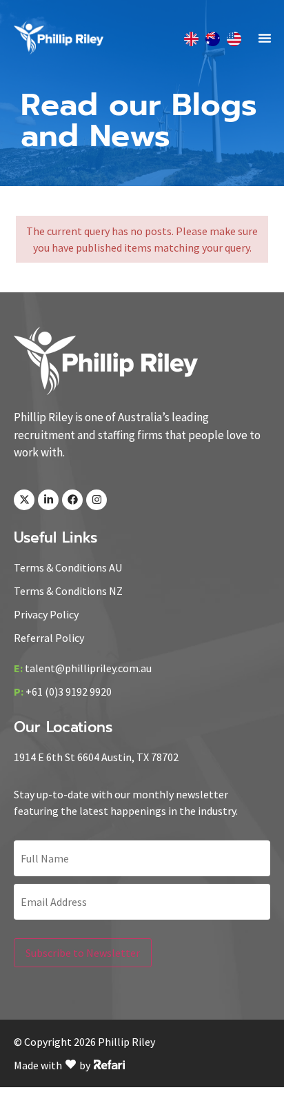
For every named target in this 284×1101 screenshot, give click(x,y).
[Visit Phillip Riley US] (234, 38)
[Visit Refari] (109, 1063)
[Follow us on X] (24, 499)
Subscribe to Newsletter (83, 953)
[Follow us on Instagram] (96, 499)
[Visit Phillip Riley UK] (191, 38)
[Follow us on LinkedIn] (48, 499)
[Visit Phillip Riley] (106, 361)
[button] (264, 38)
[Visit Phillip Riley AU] (212, 38)
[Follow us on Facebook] (72, 499)
